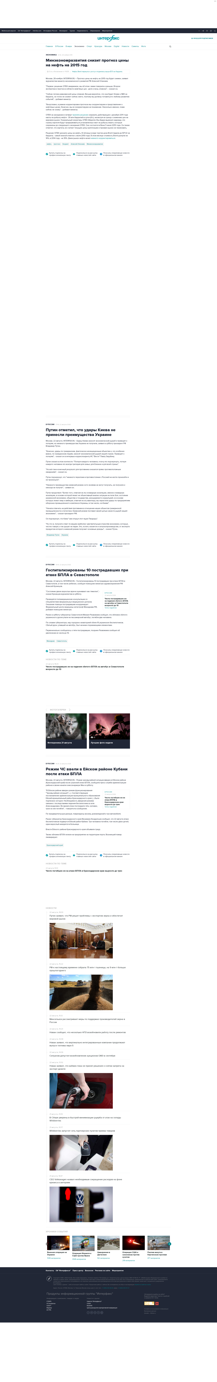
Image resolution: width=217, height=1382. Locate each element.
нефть (49, 144)
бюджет (66, 144)
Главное (49, 46)
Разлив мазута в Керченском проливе (157, 1253)
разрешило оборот (84, 223)
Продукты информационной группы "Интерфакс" (80, 1294)
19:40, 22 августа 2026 (63, 565)
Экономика (79, 46)
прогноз (57, 144)
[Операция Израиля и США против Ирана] (83, 1250)
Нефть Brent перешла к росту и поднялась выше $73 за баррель (97, 72)
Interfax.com (37, 31)
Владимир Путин (53, 535)
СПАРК (49, 1301)
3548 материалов (79, 1259)
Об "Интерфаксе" (24, 31)
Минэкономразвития (95, 144)
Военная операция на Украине (57, 1253)
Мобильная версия (9, 31)
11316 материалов (53, 1258)
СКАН (89, 1303)
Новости (125, 46)
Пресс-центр (78, 1270)
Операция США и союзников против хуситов (130, 1254)
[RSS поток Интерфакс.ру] (98, 1312)
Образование (95, 31)
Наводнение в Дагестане (103, 1253)
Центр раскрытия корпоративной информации (102, 1308)
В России (59, 46)
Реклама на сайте (102, 1270)
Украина (65, 535)
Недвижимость (82, 31)
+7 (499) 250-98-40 (107, 1288)
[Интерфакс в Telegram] (91, 1312)
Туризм (72, 31)
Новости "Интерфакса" (94, 1301)
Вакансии (89, 1270)
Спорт (89, 46)
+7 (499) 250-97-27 (123, 1288)
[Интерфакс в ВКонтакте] (95, 1312)
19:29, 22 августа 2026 (63, 764)
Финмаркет (63, 31)
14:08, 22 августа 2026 (65, 174)
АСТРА (49, 1310)
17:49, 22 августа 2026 (63, 424)
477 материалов (153, 1258)
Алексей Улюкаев (78, 144)
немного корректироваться (103, 138)
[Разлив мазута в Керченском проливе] (158, 1249)
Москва (108, 46)
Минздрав (50, 641)
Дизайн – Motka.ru (150, 1313)
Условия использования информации (156, 1309)
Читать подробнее (116, 238)
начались (60, 244)
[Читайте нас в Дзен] (88, 1312)
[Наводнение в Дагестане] (108, 1249)
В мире (69, 46)
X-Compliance (51, 1303)
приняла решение (80, 115)
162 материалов (103, 1258)
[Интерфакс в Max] (101, 1312)
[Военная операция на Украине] (58, 1249)
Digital (116, 46)
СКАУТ (49, 1306)
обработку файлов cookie (143, 1284)
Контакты (50, 1270)
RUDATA (89, 1306)
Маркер (49, 1308)
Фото (143, 46)
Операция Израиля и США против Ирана (81, 1254)
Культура (98, 46)
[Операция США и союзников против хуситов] (133, 1249)
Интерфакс (108, 38)
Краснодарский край (55, 845)
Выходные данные (150, 1311)
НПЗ (64, 307)
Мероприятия (107, 31)
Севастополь (62, 641)
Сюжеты (135, 46)
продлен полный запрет (88, 291)
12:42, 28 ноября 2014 (65, 55)
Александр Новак (53, 307)
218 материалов (128, 1261)
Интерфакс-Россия (50, 31)
